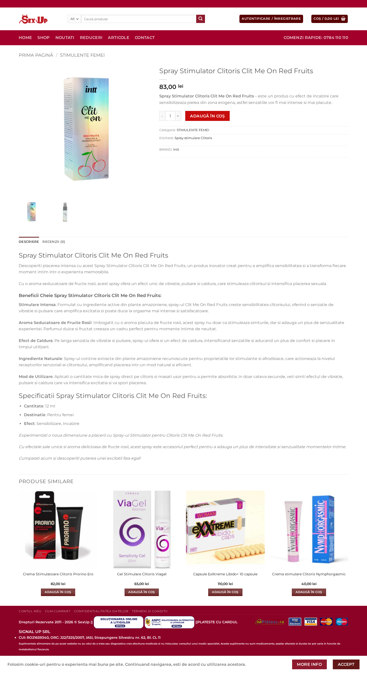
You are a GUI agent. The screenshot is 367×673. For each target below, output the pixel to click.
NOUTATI (64, 37)
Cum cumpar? (58, 611)
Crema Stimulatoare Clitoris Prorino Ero (58, 574)
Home (25, 37)
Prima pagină (36, 55)
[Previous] (19, 548)
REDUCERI (91, 37)
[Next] (348, 548)
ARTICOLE (118, 37)
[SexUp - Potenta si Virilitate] (39, 19)
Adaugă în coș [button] (58, 592)
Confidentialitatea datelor (101, 611)
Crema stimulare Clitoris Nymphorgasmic (309, 574)
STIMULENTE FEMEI (82, 55)
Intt (176, 149)
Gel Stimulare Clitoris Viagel (142, 574)
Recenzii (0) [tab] (53, 242)
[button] (271, 19)
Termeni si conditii (150, 611)
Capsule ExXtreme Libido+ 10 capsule (225, 574)
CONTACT (145, 37)
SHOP (43, 37)
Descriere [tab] (29, 242)
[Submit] (200, 19)
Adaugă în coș (207, 116)
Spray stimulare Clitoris (193, 138)
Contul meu (30, 611)
